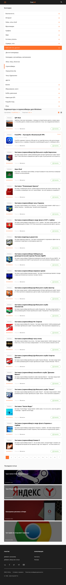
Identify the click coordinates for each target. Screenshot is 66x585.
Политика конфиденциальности (34, 572)
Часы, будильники (11, 75)
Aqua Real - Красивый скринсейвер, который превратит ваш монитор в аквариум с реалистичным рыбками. (37, 172)
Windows (9, 117)
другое (8, 80)
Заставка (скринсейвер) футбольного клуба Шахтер (34, 288)
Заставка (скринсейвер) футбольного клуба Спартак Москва (35, 356)
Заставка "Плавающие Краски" (27, 186)
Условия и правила (18, 572)
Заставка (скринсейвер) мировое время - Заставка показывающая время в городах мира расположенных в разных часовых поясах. (37, 274)
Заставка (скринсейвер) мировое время (30, 271)
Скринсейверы (10, 66)
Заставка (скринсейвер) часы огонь (28, 339)
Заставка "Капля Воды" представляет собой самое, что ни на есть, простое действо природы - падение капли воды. (37, 409)
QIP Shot (18, 118)
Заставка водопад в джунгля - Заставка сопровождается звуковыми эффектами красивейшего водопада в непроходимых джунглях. (37, 240)
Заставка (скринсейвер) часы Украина (29, 203)
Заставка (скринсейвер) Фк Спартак (28, 322)
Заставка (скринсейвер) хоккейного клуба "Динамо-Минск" (35, 373)
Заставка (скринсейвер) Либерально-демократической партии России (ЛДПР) (30, 255)
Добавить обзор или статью (12, 559)
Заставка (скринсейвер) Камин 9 (27, 440)
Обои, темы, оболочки (13, 62)
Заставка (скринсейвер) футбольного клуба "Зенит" (35, 389)
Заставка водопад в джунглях (26, 237)
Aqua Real (18, 169)
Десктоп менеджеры (12, 52)
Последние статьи (10, 466)
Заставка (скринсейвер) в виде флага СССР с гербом (35, 220)
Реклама (36, 559)
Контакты (37, 556)
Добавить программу (10, 556)
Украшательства (11, 71)
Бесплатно (22, 128)
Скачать (56, 129)
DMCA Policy (7, 572)
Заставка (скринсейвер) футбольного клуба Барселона (35, 152)
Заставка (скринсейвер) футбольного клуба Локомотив (31, 306)
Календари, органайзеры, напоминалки (18, 57)
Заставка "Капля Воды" (24, 406)
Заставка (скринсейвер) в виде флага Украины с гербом (33, 424)
